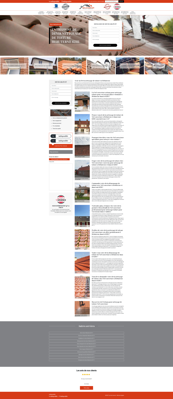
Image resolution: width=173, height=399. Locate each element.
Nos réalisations (55, 24)
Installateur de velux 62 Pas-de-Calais (88, 12)
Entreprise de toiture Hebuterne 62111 (86, 360)
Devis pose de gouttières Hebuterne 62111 (86, 351)
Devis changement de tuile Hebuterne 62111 (86, 343)
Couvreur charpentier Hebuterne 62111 (86, 335)
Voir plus (86, 388)
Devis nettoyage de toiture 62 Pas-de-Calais (116, 12)
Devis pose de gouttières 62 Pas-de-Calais (50, 12)
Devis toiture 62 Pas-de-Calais (80, 12)
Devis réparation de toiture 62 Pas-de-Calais (125, 12)
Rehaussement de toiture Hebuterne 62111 (86, 341)
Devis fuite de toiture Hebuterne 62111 (86, 357)
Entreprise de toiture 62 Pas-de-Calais (73, 12)
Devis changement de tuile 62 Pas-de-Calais (107, 12)
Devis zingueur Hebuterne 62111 (86, 349)
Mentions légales (120, 395)
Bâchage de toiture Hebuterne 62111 (86, 354)
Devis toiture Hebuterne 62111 (86, 332)
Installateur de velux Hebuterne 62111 (86, 338)
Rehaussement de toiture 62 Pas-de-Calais (97, 12)
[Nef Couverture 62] (86, 6)
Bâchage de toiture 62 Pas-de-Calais (58, 12)
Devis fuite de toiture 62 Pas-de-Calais (65, 12)
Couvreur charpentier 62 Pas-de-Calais (41, 12)
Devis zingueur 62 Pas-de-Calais (132, 12)
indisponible (54, 1)
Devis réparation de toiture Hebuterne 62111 (86, 346)
